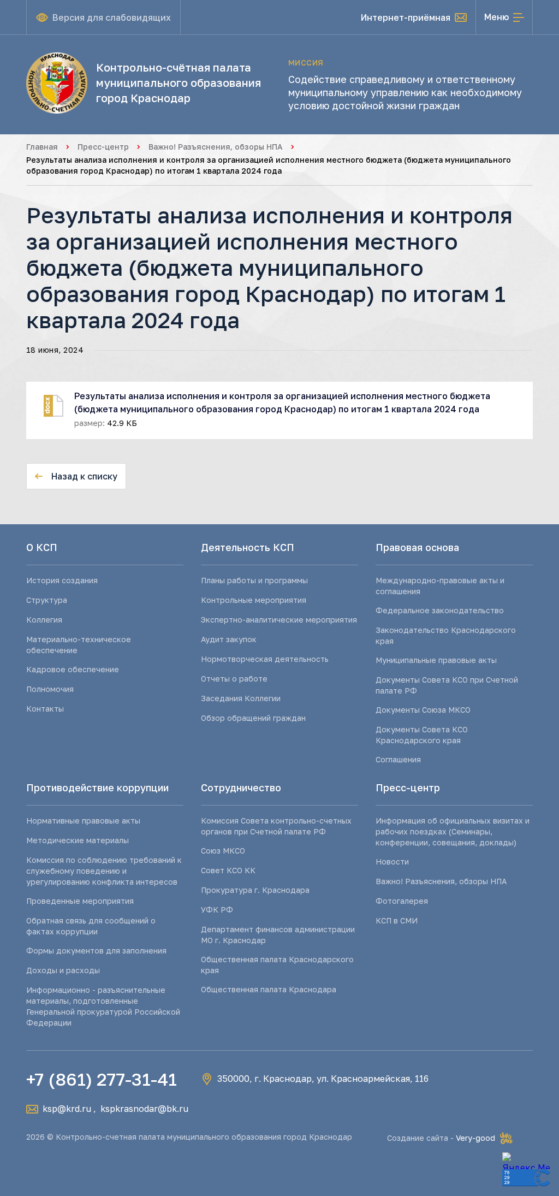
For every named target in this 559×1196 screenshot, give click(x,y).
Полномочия (50, 689)
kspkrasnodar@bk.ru (144, 1108)
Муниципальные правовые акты (436, 660)
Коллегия (44, 619)
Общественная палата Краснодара (268, 989)
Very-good (475, 1137)
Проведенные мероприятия (80, 900)
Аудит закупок (229, 639)
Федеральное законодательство (440, 610)
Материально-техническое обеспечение (78, 645)
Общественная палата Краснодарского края (277, 965)
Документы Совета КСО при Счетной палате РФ (447, 685)
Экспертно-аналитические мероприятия (279, 619)
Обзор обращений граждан (253, 718)
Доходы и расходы (63, 970)
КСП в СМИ (397, 920)
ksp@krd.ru (67, 1108)
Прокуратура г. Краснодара (255, 890)
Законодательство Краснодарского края (446, 635)
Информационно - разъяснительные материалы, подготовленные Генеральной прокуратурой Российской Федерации (103, 1006)
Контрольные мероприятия (253, 600)
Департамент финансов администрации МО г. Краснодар (278, 935)
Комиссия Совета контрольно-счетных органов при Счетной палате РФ (276, 826)
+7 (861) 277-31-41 (101, 1079)
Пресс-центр (103, 146)
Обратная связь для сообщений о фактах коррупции (91, 926)
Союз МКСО (223, 850)
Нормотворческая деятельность (265, 659)
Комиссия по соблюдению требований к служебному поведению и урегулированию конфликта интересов (104, 870)
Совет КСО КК (228, 870)
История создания (62, 580)
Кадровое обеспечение (72, 669)
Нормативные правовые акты (83, 820)
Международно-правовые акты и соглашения (440, 586)
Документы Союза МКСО (423, 709)
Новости (392, 861)
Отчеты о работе (234, 678)
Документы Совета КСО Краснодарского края (422, 735)
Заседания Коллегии (241, 698)
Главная (42, 146)
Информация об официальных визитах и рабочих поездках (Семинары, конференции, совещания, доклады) (453, 831)
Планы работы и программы (254, 580)
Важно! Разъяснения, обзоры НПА (215, 146)
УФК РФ (217, 909)
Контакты (45, 708)
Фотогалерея (402, 900)
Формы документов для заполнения (96, 950)
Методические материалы (77, 840)
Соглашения (398, 759)
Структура (46, 600)
